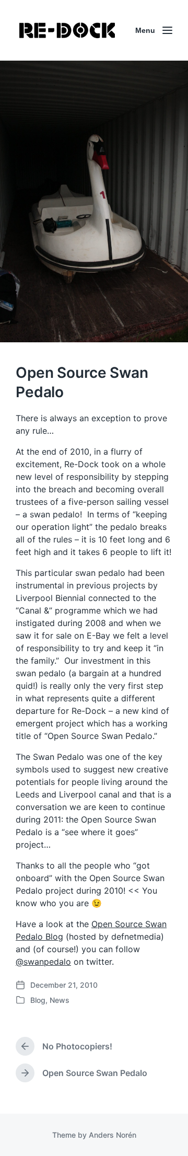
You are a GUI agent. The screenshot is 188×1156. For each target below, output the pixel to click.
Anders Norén (112, 1134)
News (59, 1000)
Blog (37, 1000)
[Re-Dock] (68, 30)
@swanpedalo (43, 961)
